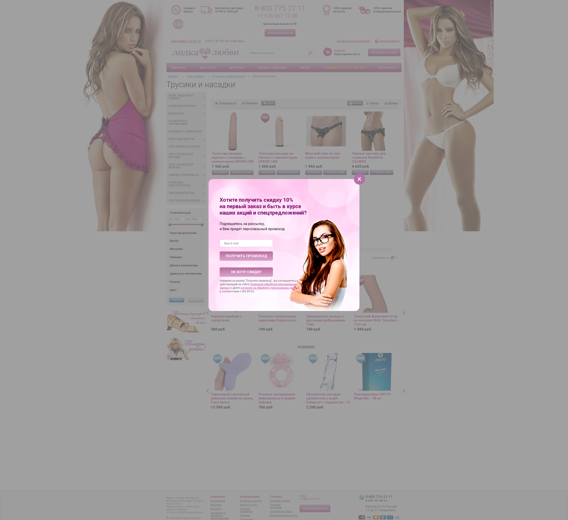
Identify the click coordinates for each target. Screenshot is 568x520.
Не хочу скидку (246, 272)
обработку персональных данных (278, 287)
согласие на (249, 287)
